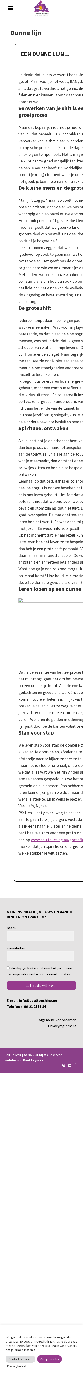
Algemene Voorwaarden (57, 1019)
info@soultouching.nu (38, 1000)
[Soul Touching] (41, 8)
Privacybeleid (16, 1366)
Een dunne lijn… (45, 53)
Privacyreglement (62, 1025)
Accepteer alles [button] (49, 1359)
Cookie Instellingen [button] (20, 1359)
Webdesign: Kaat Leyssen (24, 1060)
